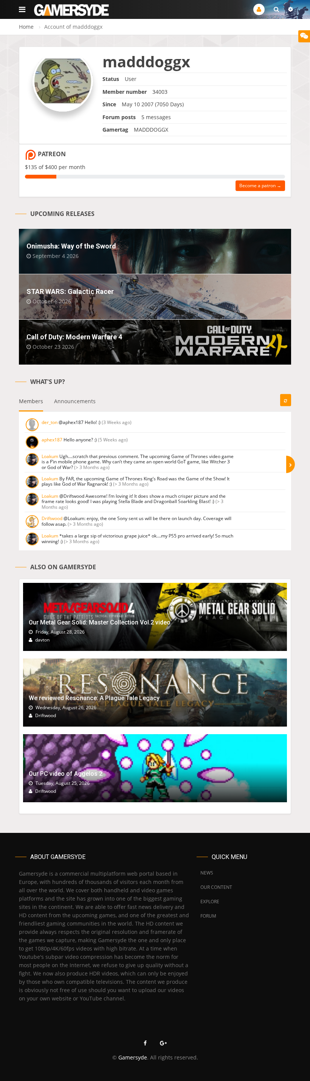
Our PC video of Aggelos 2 (65, 773)
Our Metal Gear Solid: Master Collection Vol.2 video (99, 622)
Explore (209, 901)
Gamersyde (132, 1057)
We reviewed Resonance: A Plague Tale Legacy (94, 698)
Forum (208, 916)
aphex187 (52, 439)
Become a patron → (260, 185)
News (206, 873)
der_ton (49, 422)
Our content (216, 887)
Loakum (50, 456)
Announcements (75, 401)
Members (31, 401)
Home (26, 26)
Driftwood (52, 518)
